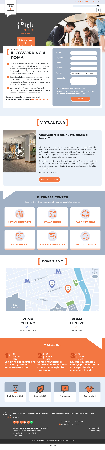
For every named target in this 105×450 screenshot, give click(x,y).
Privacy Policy (94, 428)
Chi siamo (16, 417)
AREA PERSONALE (82, 2)
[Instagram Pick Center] (28, 422)
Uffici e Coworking (19, 413)
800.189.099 (65, 422)
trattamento (78, 91)
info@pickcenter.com (69, 424)
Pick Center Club (76, 413)
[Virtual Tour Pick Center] (19, 151)
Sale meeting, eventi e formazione (38, 413)
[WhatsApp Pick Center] (31, 422)
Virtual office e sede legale (60, 413)
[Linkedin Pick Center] (21, 422)
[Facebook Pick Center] (14, 422)
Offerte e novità (88, 413)
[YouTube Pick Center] (24, 422)
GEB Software (70, 441)
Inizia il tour (49, 179)
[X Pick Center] (17, 422)
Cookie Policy (95, 431)
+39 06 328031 (79, 422)
